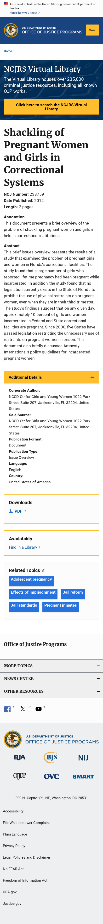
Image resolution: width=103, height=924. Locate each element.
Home (8, 51)
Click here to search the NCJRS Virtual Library (51, 106)
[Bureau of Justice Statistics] (51, 764)
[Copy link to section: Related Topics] (42, 569)
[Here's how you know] (51, 8)
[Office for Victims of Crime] (51, 779)
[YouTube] (40, 710)
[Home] (52, 30)
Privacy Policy (14, 846)
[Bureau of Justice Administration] (19, 761)
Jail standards (24, 605)
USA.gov (10, 892)
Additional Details (25, 377)
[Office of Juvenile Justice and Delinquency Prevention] (19, 780)
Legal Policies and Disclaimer (26, 857)
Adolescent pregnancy (31, 579)
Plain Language (15, 834)
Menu (92, 30)
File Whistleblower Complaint (26, 823)
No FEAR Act (13, 869)
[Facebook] (9, 710)
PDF (19, 511)
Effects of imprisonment (33, 592)
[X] (24, 710)
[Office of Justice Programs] (11, 30)
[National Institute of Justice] (83, 761)
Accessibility (13, 811)
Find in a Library (23, 547)
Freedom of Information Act (25, 880)
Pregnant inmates (60, 605)
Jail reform (73, 592)
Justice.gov (12, 903)
